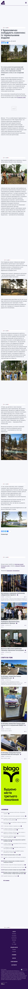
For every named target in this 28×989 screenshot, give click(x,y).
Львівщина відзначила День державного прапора (10, 622)
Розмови (14, 951)
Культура (14, 940)
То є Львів (14, 944)
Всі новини (6, 880)
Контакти (14, 965)
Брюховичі (9, 570)
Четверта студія (21, 97)
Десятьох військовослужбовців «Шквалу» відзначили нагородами (12, 649)
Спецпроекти (14, 947)
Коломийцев (16, 570)
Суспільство (14, 938)
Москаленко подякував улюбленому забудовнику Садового (13, 594)
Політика (14, 933)
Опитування (14, 961)
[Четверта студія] (3, 2)
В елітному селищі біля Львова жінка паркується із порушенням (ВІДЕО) (13, 724)
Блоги (14, 958)
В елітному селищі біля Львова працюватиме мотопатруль (11, 753)
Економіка (14, 935)
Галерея (3, 41)
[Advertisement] (14, 17)
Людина (14, 949)
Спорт (14, 942)
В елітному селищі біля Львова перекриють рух (11, 677)
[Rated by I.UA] (24, 970)
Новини (2, 728)
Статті (14, 931)
